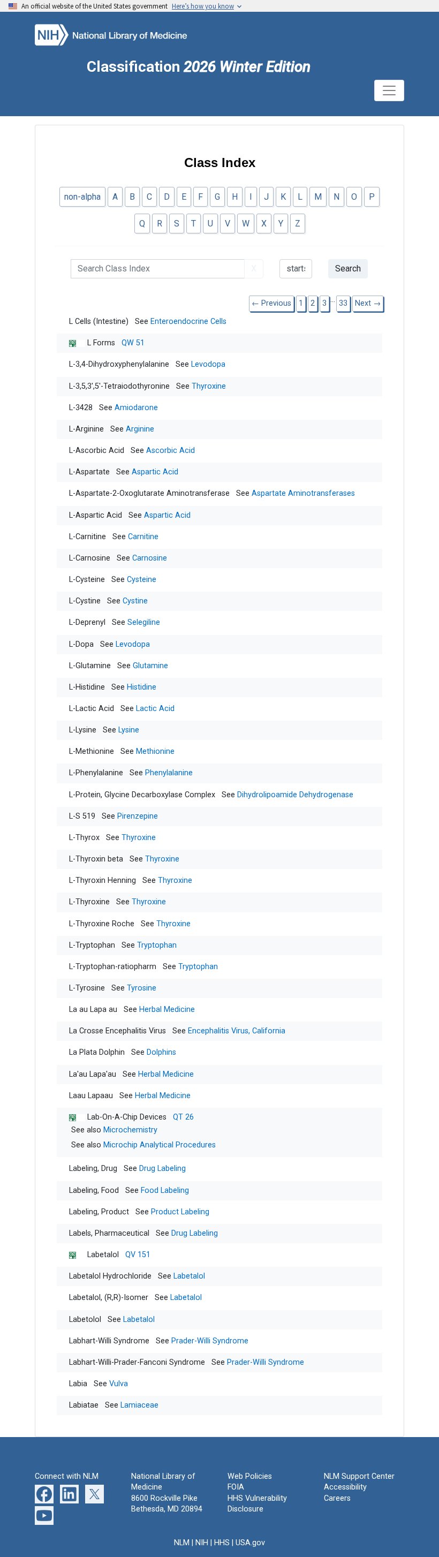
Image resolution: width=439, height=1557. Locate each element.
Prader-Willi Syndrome (209, 1341)
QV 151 (137, 1254)
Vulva (118, 1383)
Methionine (155, 751)
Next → (368, 303)
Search (348, 268)
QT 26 (183, 1117)
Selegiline (143, 622)
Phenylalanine (169, 772)
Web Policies (250, 1476)
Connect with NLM (67, 1476)
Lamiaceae (139, 1405)
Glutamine (150, 665)
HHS (222, 1542)
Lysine (128, 730)
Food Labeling (165, 1190)
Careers (337, 1498)
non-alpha (82, 197)
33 (343, 303)
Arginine (140, 429)
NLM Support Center (359, 1476)
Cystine (135, 601)
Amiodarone (136, 407)
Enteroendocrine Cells (188, 321)
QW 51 (133, 342)
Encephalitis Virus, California (236, 1031)
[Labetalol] (78, 1254)
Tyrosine (141, 988)
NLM (182, 1542)
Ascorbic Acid (170, 450)
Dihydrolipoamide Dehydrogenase (295, 794)
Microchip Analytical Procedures (159, 1145)
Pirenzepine (137, 816)
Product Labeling (180, 1211)
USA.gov (250, 1542)
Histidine (141, 687)
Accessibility (345, 1487)
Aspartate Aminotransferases (303, 493)
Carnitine (143, 536)
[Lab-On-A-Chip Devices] (78, 1117)
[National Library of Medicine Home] (123, 34)
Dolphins (161, 1052)
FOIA (236, 1487)
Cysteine (141, 579)
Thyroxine (209, 386)
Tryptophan (157, 945)
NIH (201, 1542)
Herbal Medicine (167, 1009)
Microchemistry (130, 1130)
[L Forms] (78, 342)
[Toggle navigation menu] (389, 90)
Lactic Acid (155, 708)
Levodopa (208, 364)
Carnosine (149, 558)
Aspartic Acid (155, 472)
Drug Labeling (162, 1168)
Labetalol (189, 1276)
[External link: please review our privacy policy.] (44, 1494)
